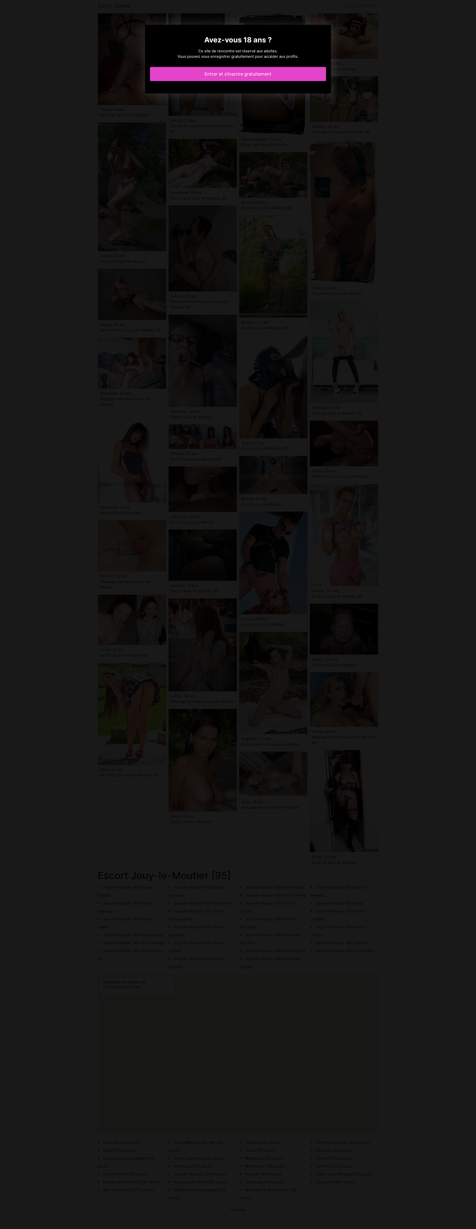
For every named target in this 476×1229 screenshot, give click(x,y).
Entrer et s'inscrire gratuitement (238, 74)
